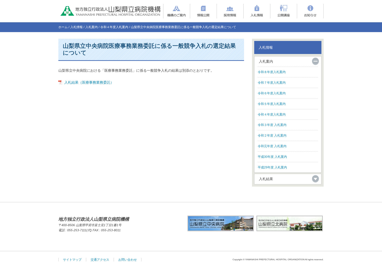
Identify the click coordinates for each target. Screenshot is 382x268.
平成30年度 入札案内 (272, 156)
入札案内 (91, 27)
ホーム (63, 27)
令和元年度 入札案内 (272, 146)
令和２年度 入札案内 (272, 135)
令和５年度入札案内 (272, 104)
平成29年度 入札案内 (272, 167)
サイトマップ (72, 259)
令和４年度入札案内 (114, 27)
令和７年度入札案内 (272, 82)
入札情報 (76, 27)
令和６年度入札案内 (272, 93)
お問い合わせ (127, 259)
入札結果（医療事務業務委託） (89, 82)
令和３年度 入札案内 (272, 125)
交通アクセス (100, 259)
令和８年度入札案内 (272, 72)
